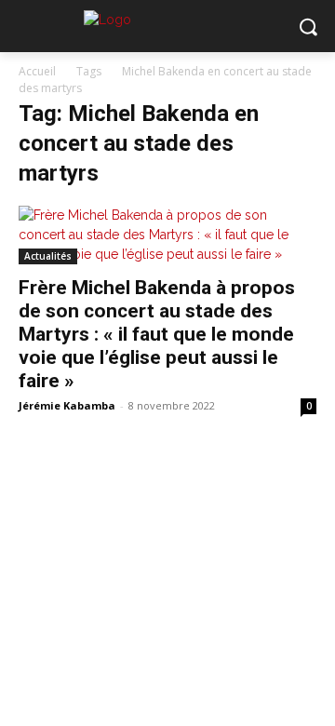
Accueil (37, 71)
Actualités (48, 255)
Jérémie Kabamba (67, 405)
